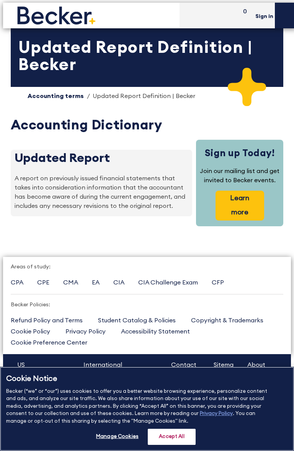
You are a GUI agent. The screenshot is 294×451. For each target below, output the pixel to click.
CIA (118, 282)
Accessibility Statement (155, 331)
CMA (70, 282)
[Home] (91, 16)
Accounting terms (56, 96)
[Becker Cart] (242, 15)
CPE (43, 282)
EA (96, 282)
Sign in (264, 16)
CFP (218, 282)
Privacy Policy (85, 331)
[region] (147, 409)
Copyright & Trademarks (227, 320)
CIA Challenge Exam (168, 282)
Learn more (239, 205)
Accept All (171, 436)
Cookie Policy (30, 331)
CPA (17, 282)
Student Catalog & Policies (137, 320)
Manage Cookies (117, 436)
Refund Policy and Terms (47, 320)
